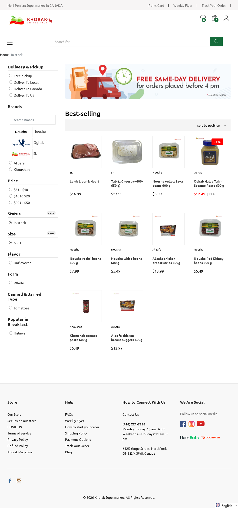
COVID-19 (14, 427)
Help (69, 402)
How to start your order (82, 427)
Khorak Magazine (20, 452)
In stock (19, 222)
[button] (226, 505)
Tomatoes (21, 308)
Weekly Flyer (182, 5)
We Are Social (192, 402)
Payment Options (78, 439)
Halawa (19, 333)
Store (12, 402)
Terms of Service (19, 433)
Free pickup (22, 76)
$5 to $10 (20, 189)
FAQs (69, 414)
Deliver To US (23, 95)
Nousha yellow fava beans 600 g (167, 183)
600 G (17, 243)
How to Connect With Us (143, 402)
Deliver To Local (26, 82)
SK (35, 153)
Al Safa (19, 163)
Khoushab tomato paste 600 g (83, 337)
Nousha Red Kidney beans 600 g (208, 260)
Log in (227, 21)
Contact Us (130, 414)
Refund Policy (17, 446)
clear (51, 213)
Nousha (39, 131)
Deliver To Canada (27, 89)
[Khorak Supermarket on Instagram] (19, 481)
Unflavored (22, 262)
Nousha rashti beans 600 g (85, 260)
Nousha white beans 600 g (126, 260)
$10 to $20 (21, 196)
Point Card (156, 5)
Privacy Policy (17, 439)
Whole (18, 283)
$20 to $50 (21, 202)
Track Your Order (214, 5)
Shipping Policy (76, 433)
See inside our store (21, 420)
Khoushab (21, 169)
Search (216, 41)
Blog (68, 452)
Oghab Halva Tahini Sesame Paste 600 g (209, 183)
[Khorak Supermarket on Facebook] (9, 481)
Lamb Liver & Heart (84, 181)
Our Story (14, 414)
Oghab (38, 142)
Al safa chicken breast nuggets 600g (126, 337)
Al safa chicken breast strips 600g (166, 260)
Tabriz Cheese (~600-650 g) (127, 183)
